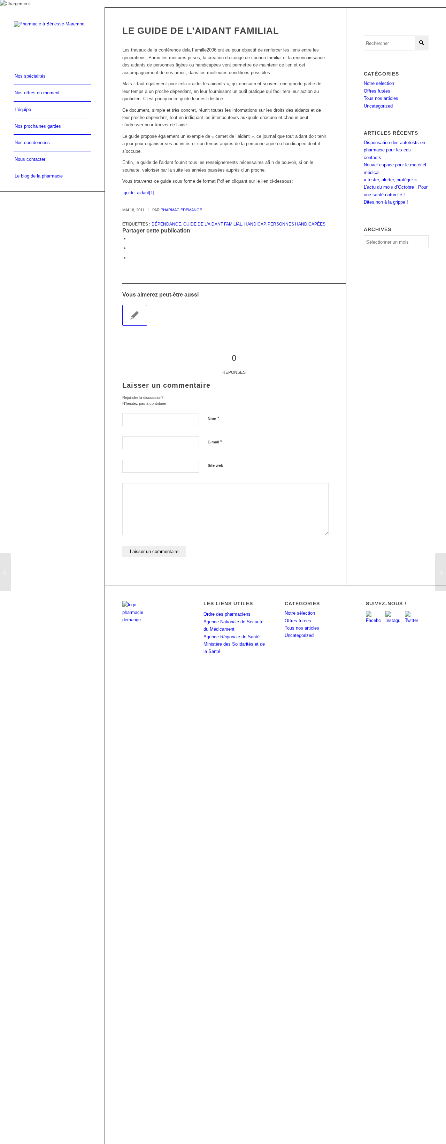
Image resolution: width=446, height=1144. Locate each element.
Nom (213, 418)
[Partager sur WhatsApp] (131, 257)
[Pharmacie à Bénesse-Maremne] (52, 34)
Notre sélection (379, 83)
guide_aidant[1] (139, 192)
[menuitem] (52, 76)
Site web (215, 465)
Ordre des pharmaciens (227, 614)
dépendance (166, 224)
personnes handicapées (296, 224)
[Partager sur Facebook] (131, 238)
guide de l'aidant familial (212, 224)
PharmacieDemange (181, 210)
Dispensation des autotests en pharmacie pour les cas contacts (394, 150)
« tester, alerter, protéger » (390, 179)
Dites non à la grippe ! (386, 202)
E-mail (215, 441)
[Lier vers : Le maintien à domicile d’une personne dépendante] (134, 315)
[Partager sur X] (131, 248)
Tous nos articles (381, 98)
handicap (255, 224)
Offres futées (377, 91)
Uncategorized (378, 106)
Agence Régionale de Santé (231, 636)
